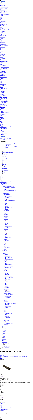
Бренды (1, 404)
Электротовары (6, 254)
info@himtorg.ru (2, 134)
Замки (1, 358)
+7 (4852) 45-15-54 (2, 125)
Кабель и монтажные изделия (8, 257)
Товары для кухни (7, 302)
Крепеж (6, 356)
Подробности (1, 376)
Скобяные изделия (6, 251)
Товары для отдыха (27, 356)
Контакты (1, 405)
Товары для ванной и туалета (8, 313)
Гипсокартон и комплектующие (8, 196)
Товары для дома (23, 356)
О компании (1, 403)
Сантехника (6, 273)
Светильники (6, 261)
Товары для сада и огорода (18, 356)
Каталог (4, 185)
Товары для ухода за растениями (9, 294)
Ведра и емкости (7, 282)
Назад (6, 195)
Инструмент (4, 356)
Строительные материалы (7, 194)
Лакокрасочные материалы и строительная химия (9, 187)
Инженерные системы (12, 356)
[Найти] (0, 3)
